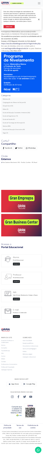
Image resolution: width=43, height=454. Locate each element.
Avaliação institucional (29, 357)
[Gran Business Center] (21, 225)
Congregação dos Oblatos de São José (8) (14, 102)
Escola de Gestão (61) (9, 119)
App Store (15, 384)
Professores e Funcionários (9, 364)
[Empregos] (21, 201)
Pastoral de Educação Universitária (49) (14, 129)
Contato (3, 361)
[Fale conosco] (38, 450)
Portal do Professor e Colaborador (7, 341)
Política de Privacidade (7, 367)
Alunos (3, 345)
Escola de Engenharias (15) (10, 116)
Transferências (5, 351)
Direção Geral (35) (8, 106)
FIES (2, 353)
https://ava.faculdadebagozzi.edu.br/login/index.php (21, 43)
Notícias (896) (6, 126)
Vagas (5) (5, 133)
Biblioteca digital (27, 354)
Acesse (16, 264)
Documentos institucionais (30, 346)
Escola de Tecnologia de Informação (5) (14, 123)
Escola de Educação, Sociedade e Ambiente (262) (16, 112)
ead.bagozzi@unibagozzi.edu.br (16, 48)
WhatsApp (32, 148)
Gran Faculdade (27, 340)
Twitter (20, 148)
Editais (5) (5, 109)
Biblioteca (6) (6, 99)
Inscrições (4, 348)
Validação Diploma (6, 370)
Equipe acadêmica (28, 343)
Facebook (8, 148)
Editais (3, 359)
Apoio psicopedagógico (29, 349)
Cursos (3, 356)
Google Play (30, 384)
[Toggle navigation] (39, 3)
